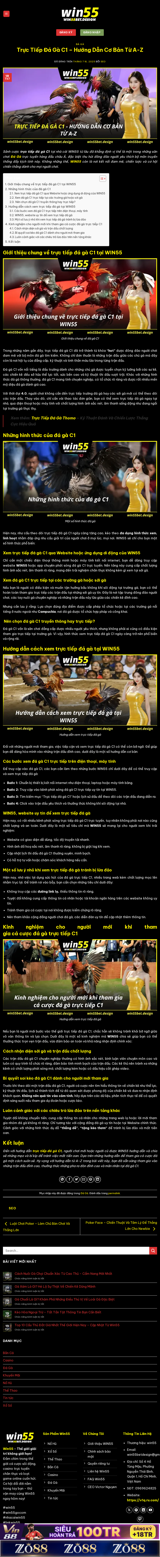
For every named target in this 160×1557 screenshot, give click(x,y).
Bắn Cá (8, 1353)
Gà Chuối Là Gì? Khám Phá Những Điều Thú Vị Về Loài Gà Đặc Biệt (65, 1299)
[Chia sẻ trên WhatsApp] (62, 1179)
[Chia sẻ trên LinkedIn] (97, 1179)
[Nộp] (153, 1251)
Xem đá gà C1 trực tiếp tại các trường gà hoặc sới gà (49, 197)
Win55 (8, 1449)
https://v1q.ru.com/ (143, 1500)
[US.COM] (80, 14)
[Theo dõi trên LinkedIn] (143, 1510)
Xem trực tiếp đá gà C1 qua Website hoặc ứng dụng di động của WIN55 (59, 193)
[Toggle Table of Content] (100, 178)
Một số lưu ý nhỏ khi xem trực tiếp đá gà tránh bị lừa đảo (50, 219)
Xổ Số (7, 1405)
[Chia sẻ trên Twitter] (76, 1179)
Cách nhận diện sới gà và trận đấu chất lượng (43, 228)
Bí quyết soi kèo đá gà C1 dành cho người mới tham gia (49, 233)
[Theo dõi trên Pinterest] (136, 1510)
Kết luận (14, 241)
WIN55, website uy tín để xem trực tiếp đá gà (43, 215)
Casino (8, 1360)
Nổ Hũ (7, 1383)
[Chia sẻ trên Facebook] (69, 1179)
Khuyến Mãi (11, 1375)
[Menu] (6, 14)
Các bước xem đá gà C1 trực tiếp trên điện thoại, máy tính (51, 211)
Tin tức (8, 1398)
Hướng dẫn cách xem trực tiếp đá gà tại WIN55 (41, 206)
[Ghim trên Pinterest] (90, 1179)
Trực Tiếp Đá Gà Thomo (53, 418)
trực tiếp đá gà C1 (47, 1151)
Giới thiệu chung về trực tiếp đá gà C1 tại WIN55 (42, 184)
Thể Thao (10, 1390)
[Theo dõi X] (129, 1510)
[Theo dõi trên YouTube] (150, 1510)
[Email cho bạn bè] (83, 1179)
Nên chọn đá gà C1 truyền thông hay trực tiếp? (45, 202)
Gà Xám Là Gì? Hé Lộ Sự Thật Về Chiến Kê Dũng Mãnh (55, 1286)
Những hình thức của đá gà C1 (29, 189)
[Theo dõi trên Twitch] (140, 1519)
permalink (114, 1193)
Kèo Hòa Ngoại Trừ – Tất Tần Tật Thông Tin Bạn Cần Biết (58, 1312)
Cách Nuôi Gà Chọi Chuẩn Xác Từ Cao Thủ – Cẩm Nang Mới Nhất (63, 1274)
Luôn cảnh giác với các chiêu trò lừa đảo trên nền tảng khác (53, 237)
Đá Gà (80, 44)
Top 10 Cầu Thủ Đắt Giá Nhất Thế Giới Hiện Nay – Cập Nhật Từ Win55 (67, 1325)
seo (103, 61)
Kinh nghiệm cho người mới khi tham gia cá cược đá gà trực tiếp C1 (55, 224)
